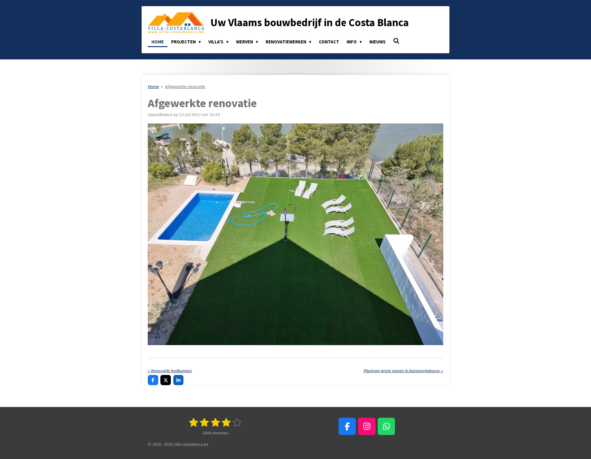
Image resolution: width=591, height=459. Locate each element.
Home (153, 87)
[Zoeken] (396, 41)
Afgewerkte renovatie (185, 87)
